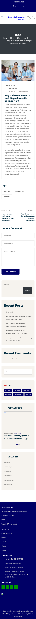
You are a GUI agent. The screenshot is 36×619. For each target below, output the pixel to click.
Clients (4, 546)
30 (32, 38)
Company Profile (7, 533)
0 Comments (10, 91)
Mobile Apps (19, 191)
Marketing (8, 394)
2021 (18, 38)
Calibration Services (8, 516)
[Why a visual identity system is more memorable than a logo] (18, 421)
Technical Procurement (9, 524)
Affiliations (5, 542)
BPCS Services (6, 520)
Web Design (8, 484)
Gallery (4, 550)
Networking (23, 91)
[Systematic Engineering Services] (13, 18)
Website (7, 197)
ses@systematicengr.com (13, 563)
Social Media (17, 433)
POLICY (4, 538)
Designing (26, 390)
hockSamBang (11, 88)
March (26, 38)
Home (5, 38)
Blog (12, 38)
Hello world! (10, 312)
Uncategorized (9, 480)
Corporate (17, 390)
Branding (7, 191)
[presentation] (5, 444)
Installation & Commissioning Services (14, 511)
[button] (17, 444)
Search (6, 284)
